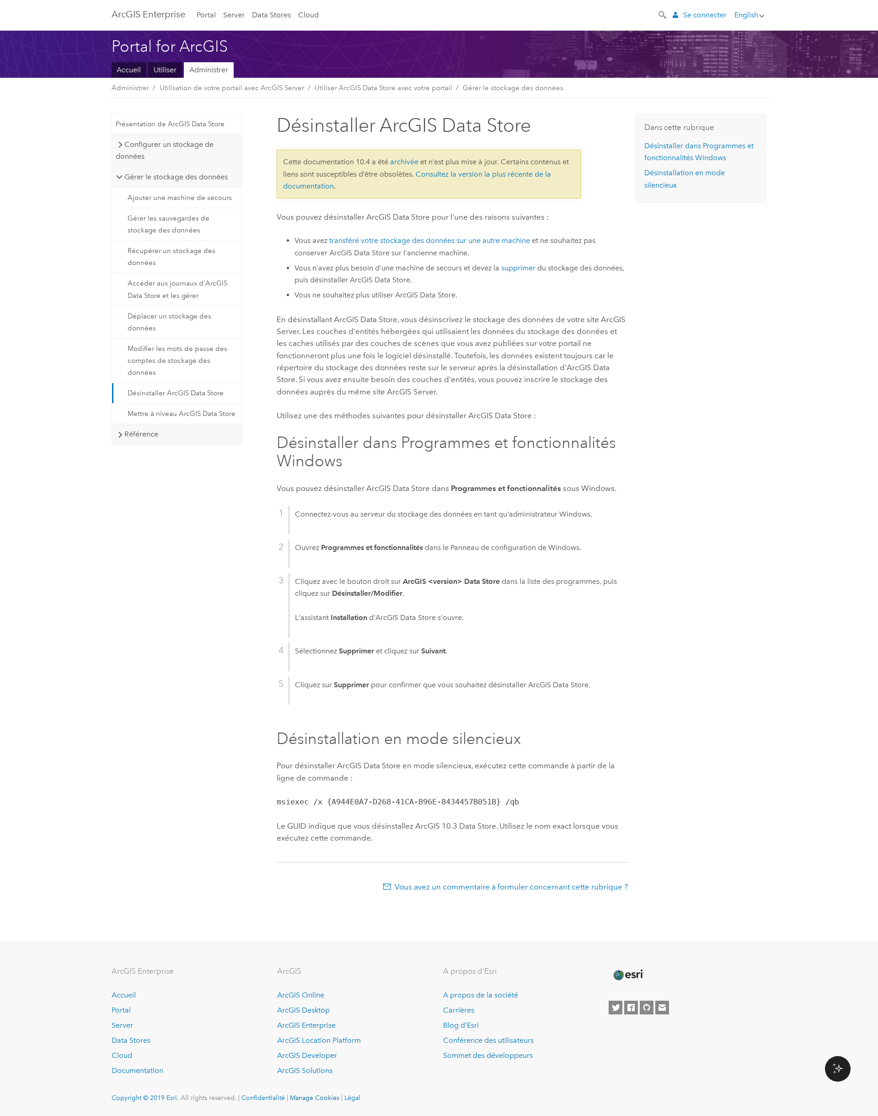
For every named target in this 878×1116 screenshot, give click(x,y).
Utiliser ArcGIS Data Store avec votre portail (383, 88)
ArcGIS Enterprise (306, 1025)
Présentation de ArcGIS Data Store (170, 124)
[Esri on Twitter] (615, 1007)
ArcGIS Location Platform (319, 1040)
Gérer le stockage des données (513, 88)
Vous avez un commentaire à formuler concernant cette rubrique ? (511, 886)
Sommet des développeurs (488, 1055)
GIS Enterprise (148, 14)
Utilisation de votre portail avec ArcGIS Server (232, 88)
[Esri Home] (628, 975)
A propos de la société (480, 995)
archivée (404, 161)
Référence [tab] (141, 434)
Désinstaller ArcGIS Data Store (176, 393)
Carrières (458, 1010)
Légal (352, 1097)
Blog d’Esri (461, 1025)
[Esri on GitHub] (646, 1007)
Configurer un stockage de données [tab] (164, 150)
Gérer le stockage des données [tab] (176, 177)
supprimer (518, 268)
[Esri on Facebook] (631, 1007)
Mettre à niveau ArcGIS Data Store (182, 414)
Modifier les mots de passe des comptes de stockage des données (177, 361)
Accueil (129, 69)
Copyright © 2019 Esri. (145, 1097)
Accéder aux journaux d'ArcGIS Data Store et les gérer (177, 289)
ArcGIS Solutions (304, 1070)
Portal (206, 15)
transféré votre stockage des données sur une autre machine (429, 240)
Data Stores (271, 15)
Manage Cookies (314, 1097)
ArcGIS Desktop (303, 1010)
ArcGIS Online (300, 995)
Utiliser (165, 69)
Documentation (137, 1070)
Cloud (308, 15)
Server (234, 15)
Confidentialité (263, 1097)
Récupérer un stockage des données (171, 257)
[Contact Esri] (662, 1007)
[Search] (663, 14)
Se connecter (705, 15)
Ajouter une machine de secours (180, 198)
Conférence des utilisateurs (488, 1040)
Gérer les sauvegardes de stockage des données (168, 224)
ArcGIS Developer (307, 1055)
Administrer (208, 69)
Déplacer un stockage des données (169, 322)
